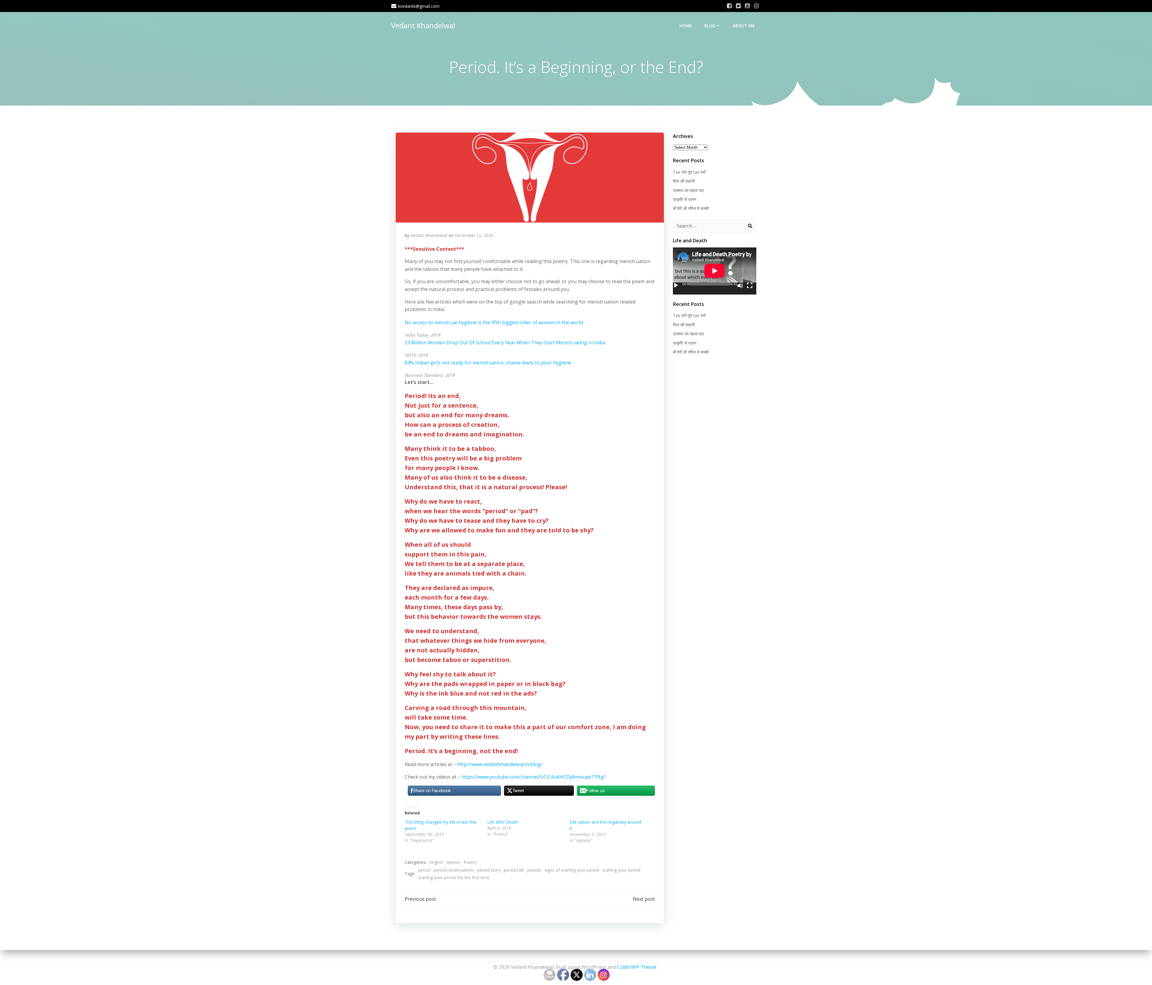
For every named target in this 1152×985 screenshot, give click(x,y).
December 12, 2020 (474, 235)
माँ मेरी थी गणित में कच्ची (691, 208)
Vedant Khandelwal (423, 25)
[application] (714, 270)
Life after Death (502, 822)
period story (489, 870)
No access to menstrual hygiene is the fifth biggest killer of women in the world (494, 322)
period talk (514, 870)
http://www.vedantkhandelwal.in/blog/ (500, 764)
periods (534, 870)
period (424, 870)
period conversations (454, 870)
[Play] (676, 286)
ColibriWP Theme (636, 967)
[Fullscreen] (750, 286)
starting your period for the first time (453, 877)
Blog (709, 25)
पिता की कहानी (684, 181)
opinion (453, 862)
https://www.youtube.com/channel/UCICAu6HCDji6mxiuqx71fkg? (533, 777)
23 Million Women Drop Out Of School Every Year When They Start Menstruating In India (505, 342)
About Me (744, 25)
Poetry (470, 862)
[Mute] (740, 286)
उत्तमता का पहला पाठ (688, 190)
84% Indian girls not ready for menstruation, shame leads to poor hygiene (488, 362)
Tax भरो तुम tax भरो (689, 172)
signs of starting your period (571, 870)
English (436, 862)
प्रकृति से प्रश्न (684, 199)
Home (686, 25)
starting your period (621, 870)
